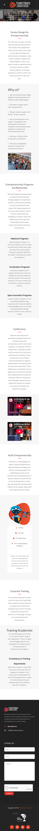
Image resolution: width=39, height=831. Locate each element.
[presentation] (19, 527)
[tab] (19, 527)
